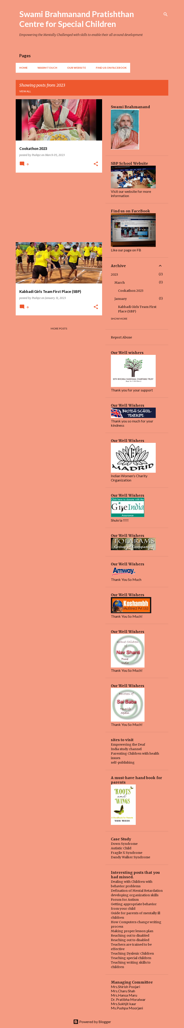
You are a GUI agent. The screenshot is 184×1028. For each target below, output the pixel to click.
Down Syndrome (124, 844)
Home (23, 67)
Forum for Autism (125, 900)
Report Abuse (121, 337)
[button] (96, 164)
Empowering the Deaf (128, 744)
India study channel (126, 749)
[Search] (165, 14)
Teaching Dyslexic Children (132, 953)
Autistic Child (121, 848)
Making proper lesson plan (132, 931)
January (120, 299)
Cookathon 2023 (130, 291)
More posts (59, 328)
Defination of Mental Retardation (137, 891)
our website (76, 67)
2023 (114, 274)
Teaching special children (131, 958)
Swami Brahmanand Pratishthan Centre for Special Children (76, 19)
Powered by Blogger (95, 1021)
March (119, 283)
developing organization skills (134, 895)
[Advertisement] (57, 207)
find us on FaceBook (111, 67)
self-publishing (123, 762)
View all (25, 91)
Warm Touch (47, 67)
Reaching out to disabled (130, 936)
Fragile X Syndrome (126, 853)
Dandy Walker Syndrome (130, 857)
